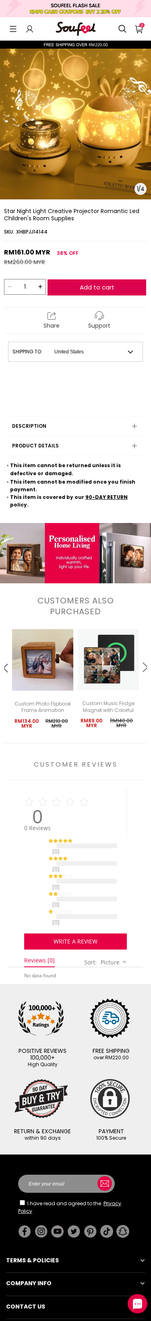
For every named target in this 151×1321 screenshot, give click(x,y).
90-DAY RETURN (106, 497)
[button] (13, 29)
